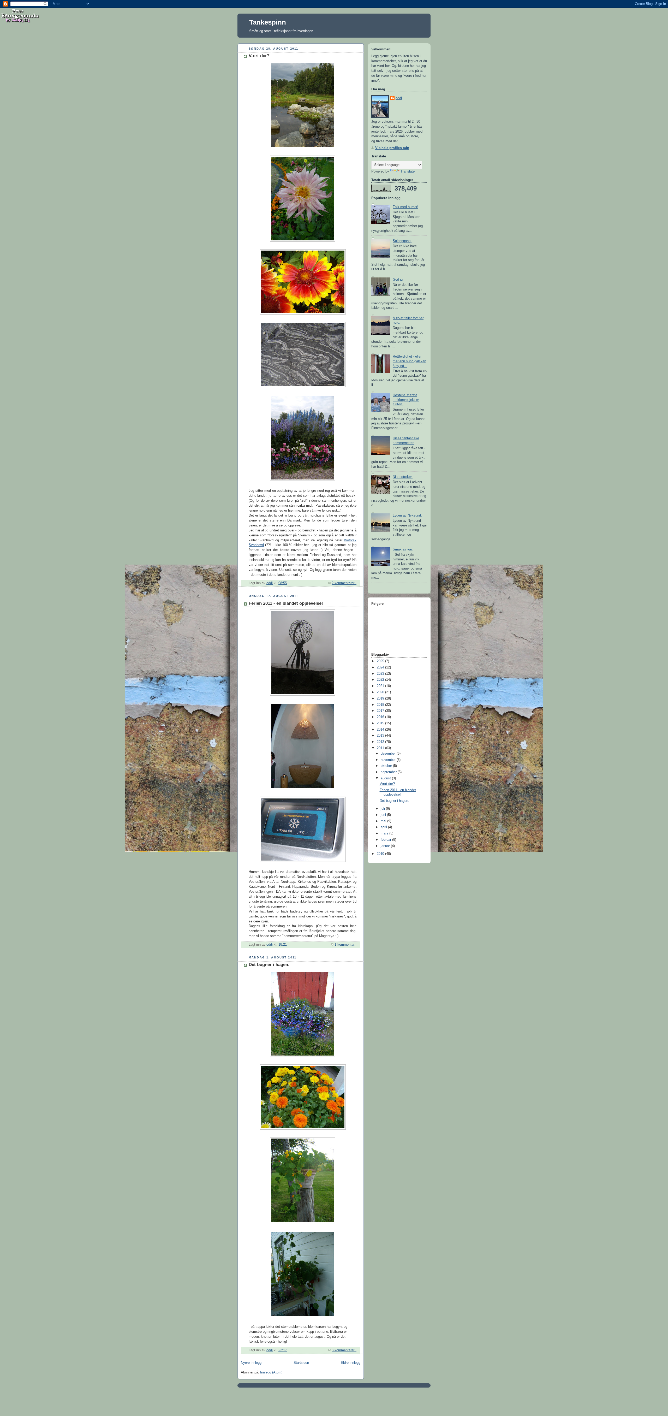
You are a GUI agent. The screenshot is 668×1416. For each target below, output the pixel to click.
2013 (381, 735)
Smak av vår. (403, 549)
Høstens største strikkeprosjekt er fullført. (406, 399)
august (386, 778)
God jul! (398, 279)
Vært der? (259, 55)
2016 (381, 717)
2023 (381, 674)
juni (384, 815)
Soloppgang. (402, 241)
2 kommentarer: (344, 583)
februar (386, 840)
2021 (381, 686)
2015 (381, 723)
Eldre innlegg (350, 1363)
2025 (381, 661)
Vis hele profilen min (392, 148)
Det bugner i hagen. (269, 964)
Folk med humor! (405, 207)
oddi (399, 98)
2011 (381, 748)
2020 (381, 692)
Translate (408, 171)
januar (386, 846)
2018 (381, 705)
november (389, 760)
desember (389, 753)
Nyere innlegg (251, 1363)
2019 (381, 698)
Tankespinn (267, 22)
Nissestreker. (403, 477)
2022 (381, 680)
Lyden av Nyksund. (407, 515)
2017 (381, 711)
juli (383, 808)
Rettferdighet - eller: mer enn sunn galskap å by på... (409, 361)
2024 (381, 667)
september (389, 772)
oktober (387, 766)
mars (385, 833)
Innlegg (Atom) (271, 1372)
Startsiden (301, 1363)
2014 (381, 729)
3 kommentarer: (344, 1350)
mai (384, 821)
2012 (381, 742)
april (384, 827)
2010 (381, 854)
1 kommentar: (345, 944)
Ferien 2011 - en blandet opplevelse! (286, 603)
